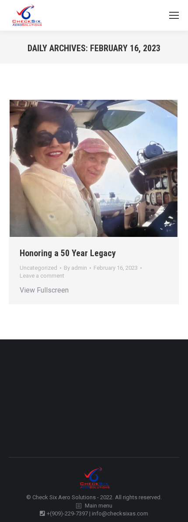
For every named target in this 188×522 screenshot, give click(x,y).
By (75, 268)
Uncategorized (38, 268)
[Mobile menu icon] (174, 15)
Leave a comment (42, 275)
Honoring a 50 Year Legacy (68, 253)
